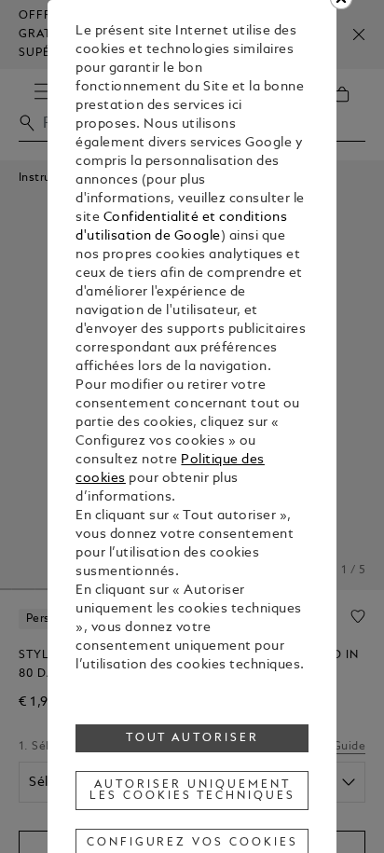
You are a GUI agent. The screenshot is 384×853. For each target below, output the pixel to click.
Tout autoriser (193, 738)
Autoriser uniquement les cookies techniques (192, 790)
